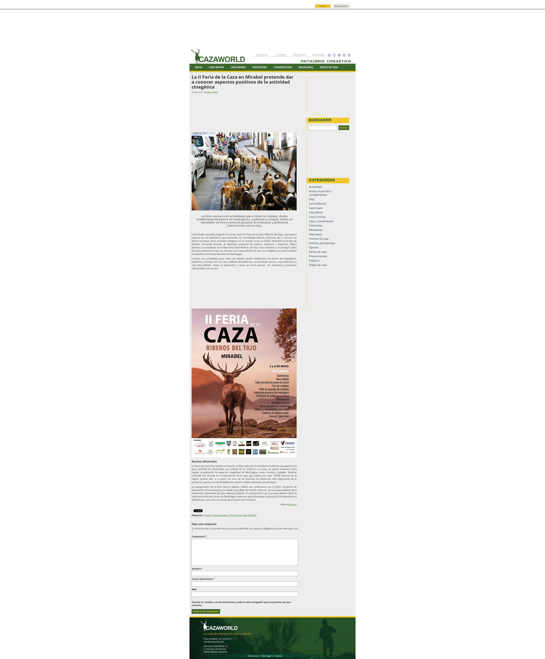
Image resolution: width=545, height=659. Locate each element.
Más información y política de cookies (272, 7)
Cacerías (281, 54)
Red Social (262, 54)
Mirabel (252, 515)
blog (311, 199)
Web (194, 589)
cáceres (208, 515)
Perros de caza (317, 251)
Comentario (199, 536)
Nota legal (266, 655)
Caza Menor (238, 67)
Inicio (198, 67)
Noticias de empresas (322, 243)
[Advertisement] (272, 30)
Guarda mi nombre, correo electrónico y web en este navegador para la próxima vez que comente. (241, 604)
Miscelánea (306, 67)
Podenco (314, 260)
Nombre (197, 568)
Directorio (318, 54)
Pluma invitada (318, 256)
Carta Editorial (317, 203)
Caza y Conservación (321, 221)
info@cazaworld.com (214, 641)
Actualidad (315, 186)
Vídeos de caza (329, 67)
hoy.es (293, 504)
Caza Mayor (216, 67)
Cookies (278, 655)
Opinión (314, 247)
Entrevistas (259, 67)
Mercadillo (299, 54)
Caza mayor (316, 208)
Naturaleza (315, 234)
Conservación (283, 67)
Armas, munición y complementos (320, 192)
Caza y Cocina (317, 216)
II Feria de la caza (238, 515)
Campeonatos (220, 515)
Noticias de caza (211, 92)
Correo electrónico (203, 579)
